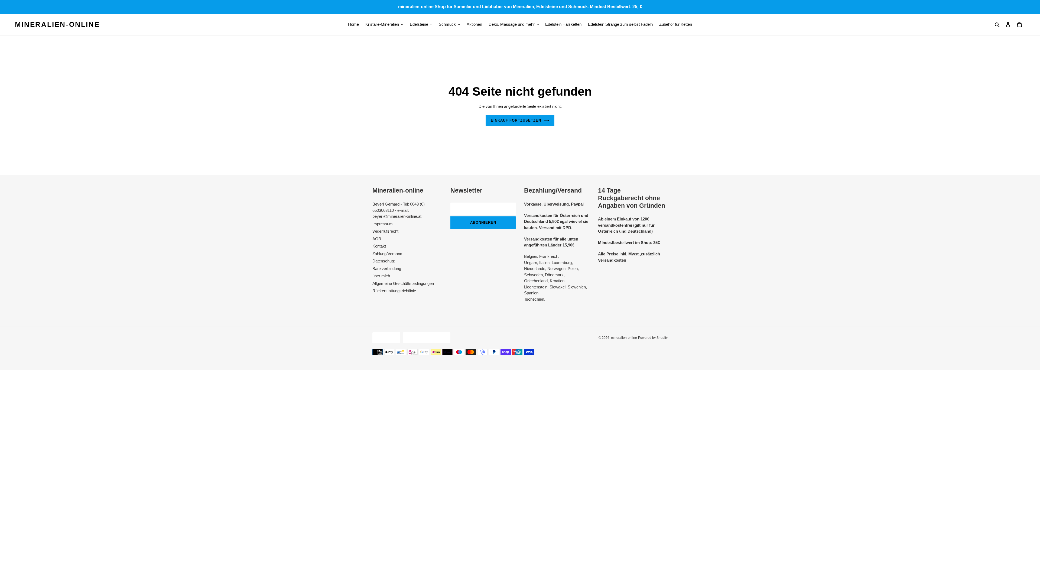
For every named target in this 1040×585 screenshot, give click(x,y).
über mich (381, 276)
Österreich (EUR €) (425, 337)
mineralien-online (57, 24)
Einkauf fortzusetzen (516, 120)
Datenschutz (383, 261)
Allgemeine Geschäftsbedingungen (403, 283)
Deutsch (385, 337)
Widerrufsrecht (385, 231)
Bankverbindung (386, 268)
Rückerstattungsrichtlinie (394, 290)
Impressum (382, 224)
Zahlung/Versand (387, 253)
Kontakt (379, 246)
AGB (376, 238)
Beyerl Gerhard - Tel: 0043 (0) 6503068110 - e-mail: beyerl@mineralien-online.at (398, 210)
